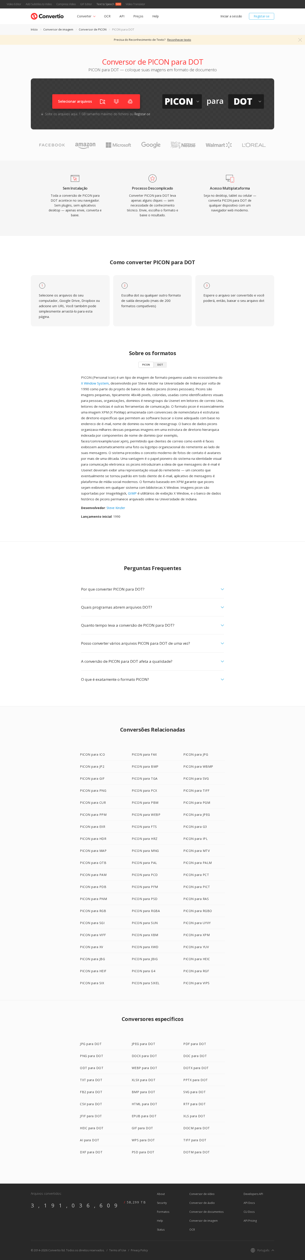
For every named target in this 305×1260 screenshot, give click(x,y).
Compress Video (66, 4)
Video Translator (135, 4)
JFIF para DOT (91, 1116)
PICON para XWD (145, 947)
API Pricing (250, 1221)
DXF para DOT (91, 1152)
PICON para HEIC (196, 959)
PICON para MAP (93, 851)
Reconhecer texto (179, 40)
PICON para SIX (92, 983)
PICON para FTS (144, 826)
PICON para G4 (143, 971)
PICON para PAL (144, 863)
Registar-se (261, 16)
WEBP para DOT (144, 1068)
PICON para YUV (196, 947)
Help (155, 16)
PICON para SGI (92, 923)
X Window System (95, 383)
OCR (107, 16)
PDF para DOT (194, 1044)
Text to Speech (105, 4)
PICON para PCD (145, 875)
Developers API (253, 1194)
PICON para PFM (145, 887)
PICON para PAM (93, 875)
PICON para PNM (93, 899)
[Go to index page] (47, 15)
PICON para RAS (196, 899)
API (121, 16)
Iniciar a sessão (231, 16)
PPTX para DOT (195, 1080)
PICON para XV (91, 947)
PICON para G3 (195, 826)
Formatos (163, 1212)
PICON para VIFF (93, 935)
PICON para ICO (92, 754)
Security (162, 1203)
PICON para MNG (145, 851)
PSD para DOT (143, 1152)
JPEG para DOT (143, 1044)
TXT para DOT (91, 1080)
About (161, 1194)
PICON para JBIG (145, 959)
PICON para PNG (93, 790)
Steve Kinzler (116, 508)
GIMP (132, 493)
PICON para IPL (195, 839)
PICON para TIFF (196, 790)
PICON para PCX (144, 790)
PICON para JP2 (92, 766)
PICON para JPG (195, 754)
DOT (160, 364)
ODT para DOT (91, 1068)
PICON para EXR (92, 826)
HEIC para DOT (92, 1128)
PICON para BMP (145, 766)
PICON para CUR (93, 802)
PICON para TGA (145, 778)
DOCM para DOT (196, 1128)
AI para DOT (89, 1140)
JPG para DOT (91, 1044)
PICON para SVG (196, 778)
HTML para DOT (144, 1104)
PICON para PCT (196, 875)
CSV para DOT (91, 1104)
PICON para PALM (197, 863)
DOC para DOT (195, 1056)
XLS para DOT (194, 1116)
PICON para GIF (92, 778)
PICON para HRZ (145, 839)
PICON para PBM (145, 802)
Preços (138, 16)
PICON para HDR (93, 839)
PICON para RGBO (197, 911)
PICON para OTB (93, 863)
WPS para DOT (143, 1140)
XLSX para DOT (144, 1080)
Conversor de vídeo (202, 1194)
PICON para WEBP (146, 814)
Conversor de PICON (93, 29)
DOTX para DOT (196, 1068)
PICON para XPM (196, 935)
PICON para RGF (196, 971)
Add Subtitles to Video (39, 4)
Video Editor (14, 4)
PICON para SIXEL (146, 983)
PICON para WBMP (198, 766)
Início (34, 29)
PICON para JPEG (196, 814)
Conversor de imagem (58, 29)
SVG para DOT (194, 1092)
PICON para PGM (196, 802)
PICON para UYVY (197, 923)
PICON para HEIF (93, 971)
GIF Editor (86, 4)
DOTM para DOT (196, 1152)
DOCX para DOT (144, 1056)
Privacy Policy (139, 1250)
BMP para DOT (143, 1092)
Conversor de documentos (206, 1212)
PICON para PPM (93, 814)
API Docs (249, 1203)
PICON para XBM (145, 935)
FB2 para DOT (91, 1092)
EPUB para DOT (144, 1116)
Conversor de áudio (202, 1203)
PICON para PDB (93, 887)
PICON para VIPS (196, 983)
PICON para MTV (196, 851)
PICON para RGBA (146, 911)
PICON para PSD (145, 899)
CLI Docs (249, 1212)
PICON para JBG (92, 959)
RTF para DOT (194, 1104)
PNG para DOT (91, 1056)
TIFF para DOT (195, 1140)
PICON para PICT (196, 887)
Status (161, 1229)
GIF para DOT (142, 1128)
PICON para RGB (93, 911)
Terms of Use (117, 1250)
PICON (146, 364)
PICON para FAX (144, 754)
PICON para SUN (145, 923)
